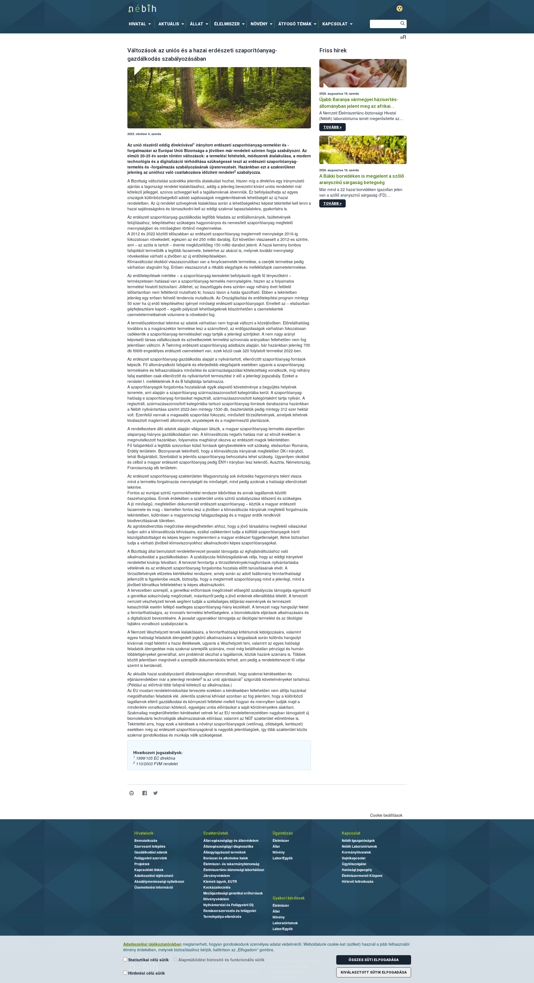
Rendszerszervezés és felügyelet (229, 910)
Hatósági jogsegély (357, 869)
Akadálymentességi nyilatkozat (159, 881)
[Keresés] (402, 24)
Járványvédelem (216, 875)
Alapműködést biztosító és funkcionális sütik (220, 959)
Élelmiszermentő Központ (362, 875)
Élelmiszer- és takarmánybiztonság (231, 863)
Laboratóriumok (285, 922)
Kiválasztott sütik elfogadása (374, 972)
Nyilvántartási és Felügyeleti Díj (228, 904)
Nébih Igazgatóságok (358, 840)
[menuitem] (141, 24)
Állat (276, 846)
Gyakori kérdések (289, 898)
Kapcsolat (351, 833)
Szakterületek (215, 833)
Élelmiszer (281, 840)
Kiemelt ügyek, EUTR (220, 881)
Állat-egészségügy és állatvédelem (231, 840)
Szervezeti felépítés (149, 846)
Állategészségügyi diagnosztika (228, 846)
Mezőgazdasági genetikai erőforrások (233, 893)
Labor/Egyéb (283, 857)
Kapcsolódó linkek (149, 869)
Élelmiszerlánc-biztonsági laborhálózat (233, 869)
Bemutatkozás (145, 840)
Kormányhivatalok (356, 852)
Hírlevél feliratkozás (358, 881)
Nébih (207, 9)
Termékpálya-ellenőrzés (222, 916)
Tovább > (332, 127)
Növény (279, 852)
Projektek (142, 863)
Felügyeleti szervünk (150, 857)
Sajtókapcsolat (353, 857)
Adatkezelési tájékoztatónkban (152, 944)
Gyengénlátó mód (399, 8)
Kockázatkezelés (217, 887)
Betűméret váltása (403, 36)
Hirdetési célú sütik (146, 973)
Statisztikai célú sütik (148, 959)
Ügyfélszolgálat (354, 863)
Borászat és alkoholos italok (225, 857)
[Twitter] (155, 793)
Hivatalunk (143, 833)
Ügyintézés (283, 833)
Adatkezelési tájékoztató (153, 875)
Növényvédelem (216, 898)
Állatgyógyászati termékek (224, 852)
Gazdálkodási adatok (150, 852)
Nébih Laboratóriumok (359, 846)
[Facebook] (144, 793)
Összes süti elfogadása (373, 960)
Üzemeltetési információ (153, 887)
